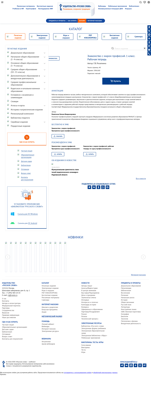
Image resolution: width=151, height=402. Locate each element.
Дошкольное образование (131, 286)
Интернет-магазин (138, 275)
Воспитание (125, 293)
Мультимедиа (126, 288)
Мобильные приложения (117, 6)
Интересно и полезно (89, 302)
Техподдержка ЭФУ (45, 9)
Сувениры (45, 300)
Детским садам (8, 329)
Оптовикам (6, 334)
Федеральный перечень (11, 306)
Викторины (85, 347)
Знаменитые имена (88, 297)
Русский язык (126, 304)
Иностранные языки (128, 309)
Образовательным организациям (14, 327)
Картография (31, 9)
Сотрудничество (8, 310)
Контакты (5, 301)
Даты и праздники (88, 295)
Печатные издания (49, 286)
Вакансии (5, 313)
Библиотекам (134, 6)
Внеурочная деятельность (131, 323)
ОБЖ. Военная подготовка (131, 312)
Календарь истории (88, 304)
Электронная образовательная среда (92, 332)
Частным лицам (8, 325)
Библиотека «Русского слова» (92, 326)
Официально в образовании (92, 309)
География (125, 314)
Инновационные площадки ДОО (110, 9)
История (124, 300)
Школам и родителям (50, 307)
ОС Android (32, 223)
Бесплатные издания (45, 6)
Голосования (86, 345)
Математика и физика (129, 321)
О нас (4, 298)
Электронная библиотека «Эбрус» (94, 335)
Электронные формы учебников (93, 328)
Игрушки (128, 9)
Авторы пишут (86, 286)
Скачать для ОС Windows (28, 214)
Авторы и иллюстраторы (11, 303)
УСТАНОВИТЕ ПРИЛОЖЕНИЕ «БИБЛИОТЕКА (27, 205)
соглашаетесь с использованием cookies (77, 372)
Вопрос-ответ (7, 336)
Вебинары (102, 6)
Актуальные (46, 341)
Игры (83, 352)
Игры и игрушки (48, 290)
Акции (44, 312)
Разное (84, 314)
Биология (124, 316)
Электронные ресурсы (50, 331)
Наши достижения (9, 317)
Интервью (85, 300)
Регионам (124, 295)
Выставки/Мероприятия (90, 293)
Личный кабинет (48, 324)
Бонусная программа (49, 309)
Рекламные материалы (26, 6)
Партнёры (6, 308)
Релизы (84, 316)
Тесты (83, 350)
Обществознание (127, 302)
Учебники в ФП (18, 9)
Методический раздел (52, 316)
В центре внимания (88, 290)
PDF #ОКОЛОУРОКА (49, 293)
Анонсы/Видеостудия (89, 288)
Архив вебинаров (48, 344)
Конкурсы (85, 307)
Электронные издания (50, 288)
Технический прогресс (89, 319)
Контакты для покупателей (12, 339)
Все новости (141, 178)
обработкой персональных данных (105, 372)
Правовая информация (10, 315)
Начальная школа (127, 297)
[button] (143, 257)
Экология (124, 319)
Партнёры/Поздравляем (90, 312)
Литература (125, 307)
